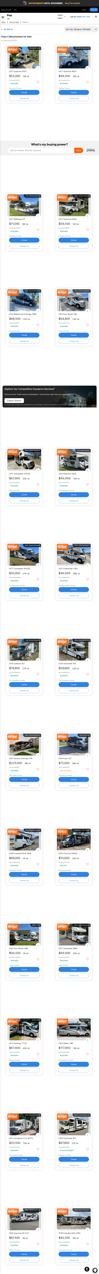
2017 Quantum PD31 (18, 71)
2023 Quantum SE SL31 (19, 1233)
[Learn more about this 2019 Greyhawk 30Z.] (74, 1124)
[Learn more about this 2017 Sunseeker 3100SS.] (24, 460)
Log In (84, 10)
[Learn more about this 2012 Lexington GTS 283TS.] (24, 1124)
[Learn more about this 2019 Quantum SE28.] (74, 460)
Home (3, 22)
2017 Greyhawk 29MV (68, 948)
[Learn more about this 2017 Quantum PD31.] (24, 57)
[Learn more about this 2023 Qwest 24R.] (74, 1029)
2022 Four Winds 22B (68, 314)
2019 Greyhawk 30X (67, 664)
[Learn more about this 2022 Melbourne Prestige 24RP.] (24, 300)
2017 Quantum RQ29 (68, 219)
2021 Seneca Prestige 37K (20, 758)
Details (24, 92)
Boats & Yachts (6, 10)
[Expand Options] (38, 68)
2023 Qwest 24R (66, 1043)
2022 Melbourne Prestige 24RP (22, 314)
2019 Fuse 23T (65, 758)
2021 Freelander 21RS (68, 569)
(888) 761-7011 (83, 17)
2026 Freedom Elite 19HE (20, 853)
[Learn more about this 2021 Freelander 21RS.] (74, 555)
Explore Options (14, 400)
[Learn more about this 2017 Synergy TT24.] (24, 1029)
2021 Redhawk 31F (17, 219)
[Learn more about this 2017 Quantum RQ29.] (74, 205)
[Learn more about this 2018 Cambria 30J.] (24, 650)
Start (78, 150)
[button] (87, 1269)
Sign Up (94, 10)
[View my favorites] (96, 16)
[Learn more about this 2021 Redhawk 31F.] (24, 205)
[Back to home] (9, 17)
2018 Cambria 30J (17, 664)
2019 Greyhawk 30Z (67, 1138)
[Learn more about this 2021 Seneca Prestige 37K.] (24, 744)
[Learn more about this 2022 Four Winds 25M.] (24, 934)
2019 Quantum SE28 (67, 474)
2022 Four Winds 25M (18, 948)
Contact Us (24, 98)
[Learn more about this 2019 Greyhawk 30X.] (74, 650)
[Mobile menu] (3, 17)
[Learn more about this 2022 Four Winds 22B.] (74, 300)
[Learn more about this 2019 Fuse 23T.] (74, 744)
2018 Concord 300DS (68, 853)
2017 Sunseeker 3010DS (19, 569)
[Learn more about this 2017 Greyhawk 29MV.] (74, 934)
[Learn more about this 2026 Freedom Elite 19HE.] (24, 839)
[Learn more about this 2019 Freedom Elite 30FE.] (74, 1219)
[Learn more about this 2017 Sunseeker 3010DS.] (24, 555)
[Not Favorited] (37, 82)
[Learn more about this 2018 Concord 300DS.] (74, 839)
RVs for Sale (14, 22)
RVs (15, 10)
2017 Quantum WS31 (68, 71)
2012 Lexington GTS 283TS (21, 1138)
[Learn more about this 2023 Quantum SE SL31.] (24, 1219)
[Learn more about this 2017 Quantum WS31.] (74, 57)
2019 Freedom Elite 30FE (69, 1233)
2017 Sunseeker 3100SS (19, 474)
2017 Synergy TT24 (18, 1043)
